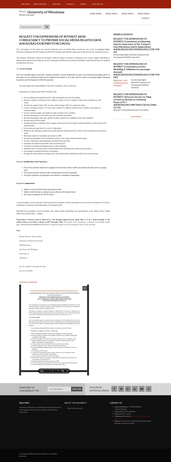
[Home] (22, 11)
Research (71, 4)
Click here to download (28, 282)
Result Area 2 (128, 14)
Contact (145, 18)
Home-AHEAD (96, 14)
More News (136, 117)
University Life (98, 4)
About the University (75, 408)
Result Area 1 (112, 14)
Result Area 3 (144, 14)
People (83, 4)
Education (57, 4)
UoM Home (25, 4)
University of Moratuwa (45, 12)
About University (40, 4)
